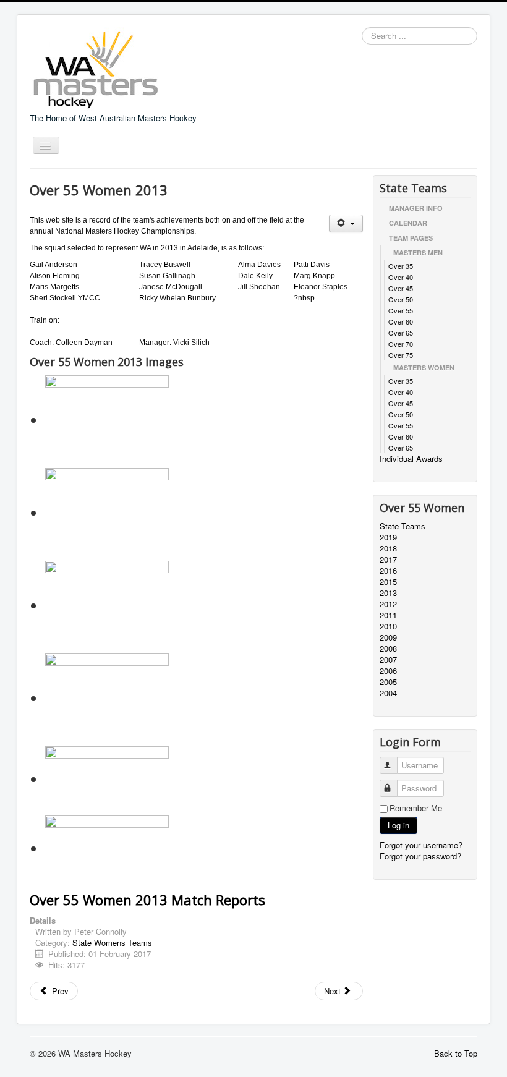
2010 (388, 626)
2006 (388, 670)
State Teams (402, 526)
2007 (388, 659)
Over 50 (400, 299)
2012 (388, 604)
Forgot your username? (421, 845)
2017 (388, 559)
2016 (388, 570)
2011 (388, 615)
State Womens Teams (112, 942)
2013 (388, 592)
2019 (388, 537)
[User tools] (346, 223)
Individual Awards (411, 458)
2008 (388, 648)
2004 (388, 693)
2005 (388, 681)
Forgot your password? (420, 856)
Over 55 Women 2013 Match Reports (147, 899)
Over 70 (400, 344)
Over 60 (400, 321)
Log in (398, 825)
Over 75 (400, 355)
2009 (388, 637)
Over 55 (400, 310)
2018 (388, 548)
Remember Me (416, 808)
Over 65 (400, 333)
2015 (388, 581)
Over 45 (400, 288)
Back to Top (455, 1053)
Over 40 (400, 277)
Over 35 (400, 266)
